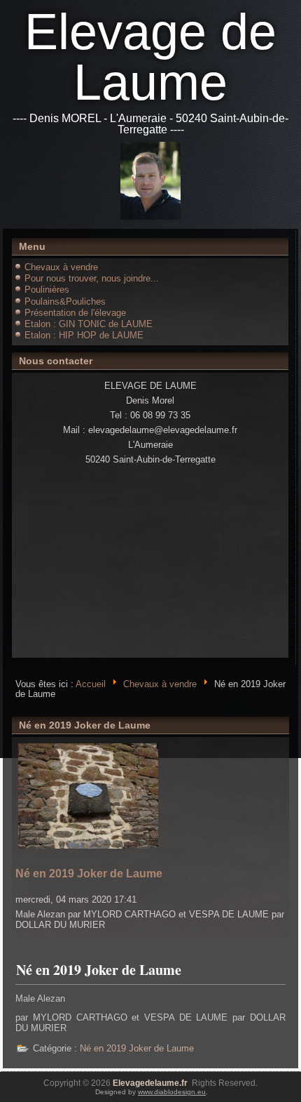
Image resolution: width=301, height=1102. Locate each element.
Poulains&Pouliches (65, 301)
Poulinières (46, 289)
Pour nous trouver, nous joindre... (91, 278)
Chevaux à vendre (61, 267)
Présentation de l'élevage (75, 312)
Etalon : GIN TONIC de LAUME (88, 324)
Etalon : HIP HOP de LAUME (84, 335)
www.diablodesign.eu (172, 1092)
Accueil (91, 683)
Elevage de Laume (150, 57)
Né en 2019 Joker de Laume (88, 873)
